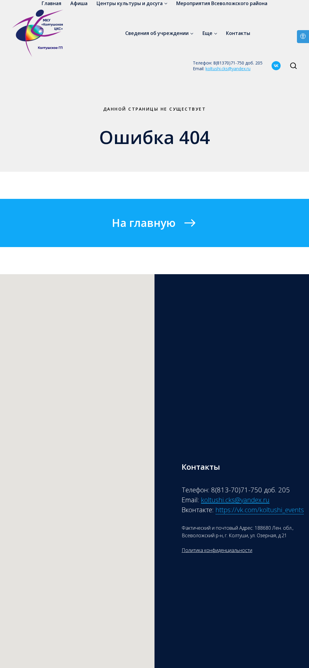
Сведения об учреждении (157, 33)
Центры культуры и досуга (130, 3)
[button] (293, 65)
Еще (207, 33)
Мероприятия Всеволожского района (221, 3)
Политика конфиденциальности (217, 550)
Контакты (238, 33)
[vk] (276, 65)
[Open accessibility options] (303, 36)
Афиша (79, 3)
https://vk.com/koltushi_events (259, 509)
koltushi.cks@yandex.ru (227, 68)
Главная (51, 3)
